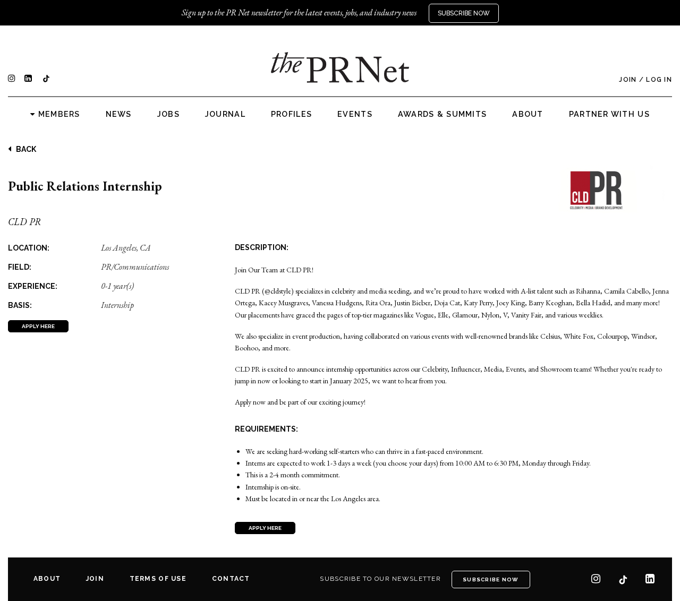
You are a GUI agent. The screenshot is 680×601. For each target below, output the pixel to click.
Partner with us (609, 114)
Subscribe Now (464, 13)
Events (354, 114)
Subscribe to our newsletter (380, 578)
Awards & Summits (442, 114)
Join (627, 79)
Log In (659, 79)
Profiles (291, 114)
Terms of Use (158, 578)
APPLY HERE (38, 326)
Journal (225, 114)
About (527, 114)
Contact (231, 578)
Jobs (168, 114)
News (119, 114)
